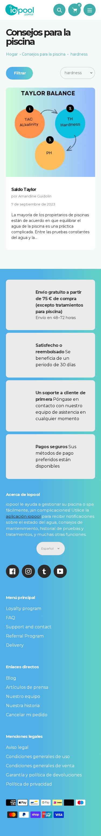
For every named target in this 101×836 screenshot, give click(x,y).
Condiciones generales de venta (40, 765)
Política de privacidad (29, 784)
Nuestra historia (23, 705)
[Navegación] (89, 10)
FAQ (10, 617)
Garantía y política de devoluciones (44, 774)
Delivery (15, 645)
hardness (79, 54)
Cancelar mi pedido (26, 714)
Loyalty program (23, 608)
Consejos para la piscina (43, 54)
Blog (11, 678)
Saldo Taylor (23, 189)
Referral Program (25, 636)
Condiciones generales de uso (38, 756)
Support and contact (28, 626)
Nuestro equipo (23, 696)
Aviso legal (17, 747)
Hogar (12, 54)
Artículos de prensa (27, 687)
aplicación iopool (23, 516)
